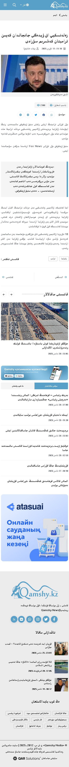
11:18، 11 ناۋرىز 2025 (52, 48)
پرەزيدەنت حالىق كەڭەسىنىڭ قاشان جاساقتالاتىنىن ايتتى (37, 430)
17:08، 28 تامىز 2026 (58, 404)
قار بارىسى (38, 719)
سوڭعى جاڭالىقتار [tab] (51, 386)
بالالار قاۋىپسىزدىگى (20, 719)
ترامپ (53, 258)
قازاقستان (19, 726)
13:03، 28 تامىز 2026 (58, 435)
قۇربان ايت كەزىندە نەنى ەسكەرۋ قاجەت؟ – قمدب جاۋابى (28, 645)
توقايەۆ (49, 726)
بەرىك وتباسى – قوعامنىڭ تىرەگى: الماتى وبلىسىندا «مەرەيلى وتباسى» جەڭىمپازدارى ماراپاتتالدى (39, 397)
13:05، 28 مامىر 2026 (58, 353)
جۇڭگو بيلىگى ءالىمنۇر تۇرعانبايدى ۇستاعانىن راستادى (30, 682)
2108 (42, 105)
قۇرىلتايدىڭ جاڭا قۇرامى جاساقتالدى (47, 465)
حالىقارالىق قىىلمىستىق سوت (38, 713)
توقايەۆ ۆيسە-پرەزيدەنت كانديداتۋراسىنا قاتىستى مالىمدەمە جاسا (35, 448)
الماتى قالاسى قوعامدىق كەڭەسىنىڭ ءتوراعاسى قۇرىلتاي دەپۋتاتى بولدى (38, 483)
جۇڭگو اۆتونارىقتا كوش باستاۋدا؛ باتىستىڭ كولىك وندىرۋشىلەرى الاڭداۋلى (40, 345)
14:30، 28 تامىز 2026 (58, 420)
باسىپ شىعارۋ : (59, 105)
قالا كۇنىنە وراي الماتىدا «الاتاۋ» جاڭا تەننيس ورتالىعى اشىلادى (30, 663)
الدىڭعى (59, 277)
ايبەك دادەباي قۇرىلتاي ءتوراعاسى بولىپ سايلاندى (40, 415)
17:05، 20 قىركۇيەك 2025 (40, 671)
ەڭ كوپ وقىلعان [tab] (18, 386)
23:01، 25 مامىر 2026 (42, 652)
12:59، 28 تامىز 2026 (58, 455)
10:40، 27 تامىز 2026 (58, 471)
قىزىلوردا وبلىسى (14, 713)
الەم (55, 15)
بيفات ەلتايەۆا (29, 48)
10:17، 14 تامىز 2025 (42, 689)
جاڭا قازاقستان (60, 713)
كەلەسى (9, 277)
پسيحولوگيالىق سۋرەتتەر (57, 719)
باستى (64, 15)
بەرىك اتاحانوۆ (35, 726)
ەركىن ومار (62, 726)
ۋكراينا (63, 258)
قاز (24, 5)
